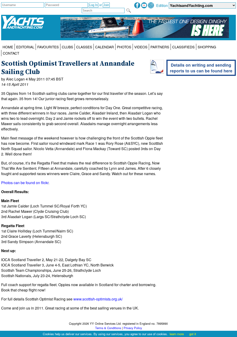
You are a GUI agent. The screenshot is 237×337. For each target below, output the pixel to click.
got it (192, 334)
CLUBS (67, 46)
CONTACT (11, 53)
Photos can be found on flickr (24, 182)
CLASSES (84, 46)
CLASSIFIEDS (183, 46)
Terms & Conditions (108, 328)
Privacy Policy (133, 328)
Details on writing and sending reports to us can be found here (201, 68)
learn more (177, 334)
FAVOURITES (48, 46)
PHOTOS (124, 46)
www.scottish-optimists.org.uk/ (98, 299)
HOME (8, 46)
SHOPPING (207, 46)
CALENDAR (104, 46)
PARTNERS (159, 46)
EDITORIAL (25, 46)
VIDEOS (140, 46)
